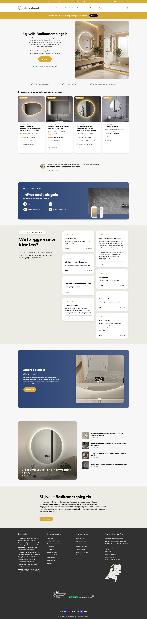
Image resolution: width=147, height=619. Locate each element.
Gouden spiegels (81, 541)
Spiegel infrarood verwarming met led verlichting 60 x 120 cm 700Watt (29, 553)
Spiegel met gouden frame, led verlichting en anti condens (27, 548)
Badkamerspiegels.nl (67, 616)
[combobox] (111, 8)
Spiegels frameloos (82, 552)
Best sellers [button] (23, 534)
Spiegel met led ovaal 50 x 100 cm (28, 557)
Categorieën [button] (82, 534)
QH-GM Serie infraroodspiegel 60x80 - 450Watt (27, 565)
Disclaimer (50, 546)
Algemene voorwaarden (54, 544)
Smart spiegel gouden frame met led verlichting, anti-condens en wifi (29, 544)
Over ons (50, 538)
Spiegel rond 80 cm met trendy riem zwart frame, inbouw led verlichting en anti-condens (29, 571)
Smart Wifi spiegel (81, 546)
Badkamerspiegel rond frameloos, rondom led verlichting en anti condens (86, 128)
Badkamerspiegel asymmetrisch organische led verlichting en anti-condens (31, 128)
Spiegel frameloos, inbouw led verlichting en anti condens (27, 560)
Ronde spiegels (80, 544)
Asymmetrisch (80, 538)
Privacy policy (51, 549)
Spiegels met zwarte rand (83, 555)
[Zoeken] (123, 8)
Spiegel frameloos (111, 126)
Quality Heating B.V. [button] (114, 534)
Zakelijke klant (51, 560)
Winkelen (93, 15)
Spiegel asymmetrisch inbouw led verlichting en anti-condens (28, 539)
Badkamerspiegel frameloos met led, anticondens (58, 127)
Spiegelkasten (80, 549)
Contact (49, 563)
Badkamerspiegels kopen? (83, 616)
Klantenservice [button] (54, 534)
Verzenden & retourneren (54, 555)
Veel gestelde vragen (53, 541)
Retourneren (51, 557)
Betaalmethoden (52, 552)
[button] (57, 8)
